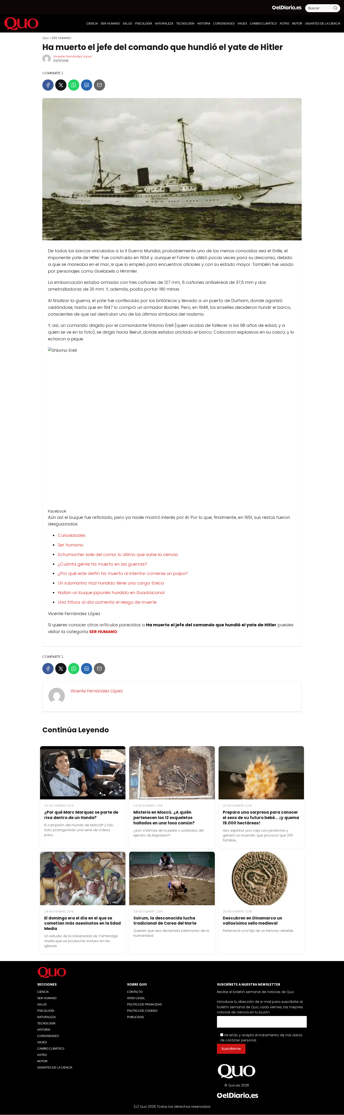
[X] (60, 85)
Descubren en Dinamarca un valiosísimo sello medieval (252, 920)
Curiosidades (71, 535)
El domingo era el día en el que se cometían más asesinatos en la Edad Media (82, 923)
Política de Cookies (142, 1010)
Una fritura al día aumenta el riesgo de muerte (107, 602)
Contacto (135, 992)
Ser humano (70, 545)
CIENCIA (92, 23)
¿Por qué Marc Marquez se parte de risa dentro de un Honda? (81, 814)
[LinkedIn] (86, 85)
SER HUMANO (110, 23)
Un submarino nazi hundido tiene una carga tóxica (111, 583)
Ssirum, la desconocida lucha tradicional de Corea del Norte (164, 920)
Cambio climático (263, 23)
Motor (297, 23)
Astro (284, 23)
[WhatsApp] (73, 85)
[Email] (99, 85)
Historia (203, 23)
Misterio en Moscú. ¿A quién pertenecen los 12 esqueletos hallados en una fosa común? (164, 817)
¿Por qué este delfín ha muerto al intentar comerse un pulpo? (123, 573)
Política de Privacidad (144, 1004)
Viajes (242, 23)
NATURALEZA (164, 23)
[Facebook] (48, 85)
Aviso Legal (136, 998)
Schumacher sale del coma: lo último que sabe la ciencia (118, 554)
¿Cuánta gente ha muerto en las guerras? (102, 564)
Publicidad (135, 1017)
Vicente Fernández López (72, 56)
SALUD (127, 23)
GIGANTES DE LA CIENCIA (322, 23)
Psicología (143, 23)
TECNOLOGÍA (185, 23)
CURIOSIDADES (224, 23)
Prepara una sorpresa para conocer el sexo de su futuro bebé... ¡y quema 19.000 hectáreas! (261, 817)
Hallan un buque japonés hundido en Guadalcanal (111, 592)
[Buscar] (335, 8)
